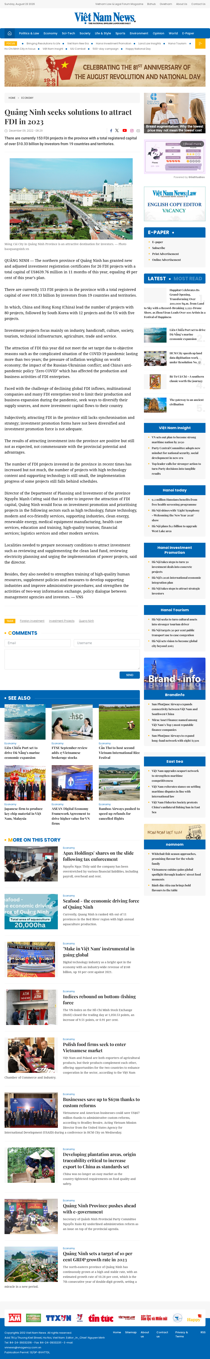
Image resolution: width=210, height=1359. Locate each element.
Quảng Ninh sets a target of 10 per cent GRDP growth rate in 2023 (97, 1256)
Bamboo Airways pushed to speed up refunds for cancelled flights (119, 813)
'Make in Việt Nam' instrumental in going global (99, 951)
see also (19, 698)
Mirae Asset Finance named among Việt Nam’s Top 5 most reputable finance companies (174, 725)
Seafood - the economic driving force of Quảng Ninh (101, 904)
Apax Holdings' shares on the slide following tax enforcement (98, 856)
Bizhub (151, 4)
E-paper (158, 232)
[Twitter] (117, 130)
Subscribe (158, 248)
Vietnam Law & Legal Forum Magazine (119, 4)
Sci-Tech (68, 33)
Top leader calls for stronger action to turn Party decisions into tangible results (176, 468)
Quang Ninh (86, 620)
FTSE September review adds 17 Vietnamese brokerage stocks (70, 753)
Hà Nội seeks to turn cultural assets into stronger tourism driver (174, 621)
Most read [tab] (188, 278)
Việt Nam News (105, 18)
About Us (181, 4)
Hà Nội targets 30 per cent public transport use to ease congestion (173, 632)
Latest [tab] (157, 278)
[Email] (138, 130)
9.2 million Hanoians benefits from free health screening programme (174, 502)
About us (145, 1334)
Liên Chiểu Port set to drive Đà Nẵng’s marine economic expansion (22, 753)
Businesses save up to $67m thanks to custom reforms (101, 1102)
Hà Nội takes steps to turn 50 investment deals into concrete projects (172, 567)
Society (85, 33)
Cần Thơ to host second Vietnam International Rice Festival (119, 753)
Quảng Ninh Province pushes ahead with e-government (99, 1208)
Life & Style (103, 33)
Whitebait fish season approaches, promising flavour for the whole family (174, 859)
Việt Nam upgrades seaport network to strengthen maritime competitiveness (175, 776)
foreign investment (32, 620)
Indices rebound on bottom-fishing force (99, 999)
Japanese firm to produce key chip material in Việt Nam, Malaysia (24, 813)
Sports (120, 33)
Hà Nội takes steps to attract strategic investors (176, 590)
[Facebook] (111, 130)
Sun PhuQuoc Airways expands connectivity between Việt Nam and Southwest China (174, 709)
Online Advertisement (166, 260)
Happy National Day (138, 48)
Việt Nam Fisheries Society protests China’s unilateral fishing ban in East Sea (176, 807)
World (173, 33)
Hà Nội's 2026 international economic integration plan (176, 580)
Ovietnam (166, 4)
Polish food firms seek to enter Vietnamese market (94, 1047)
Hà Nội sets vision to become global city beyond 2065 (174, 643)
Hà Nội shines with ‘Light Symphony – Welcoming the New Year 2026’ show (176, 515)
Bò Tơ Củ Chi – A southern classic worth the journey (187, 379)
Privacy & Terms (181, 1334)
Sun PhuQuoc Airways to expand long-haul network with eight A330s (175, 738)
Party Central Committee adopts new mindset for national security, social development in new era (176, 453)
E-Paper (188, 33)
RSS (203, 1332)
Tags (10, 620)
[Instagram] (132, 130)
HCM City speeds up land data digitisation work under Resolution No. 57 (186, 357)
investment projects (61, 620)
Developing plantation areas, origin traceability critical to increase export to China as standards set (99, 1160)
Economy (50, 33)
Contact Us (198, 4)
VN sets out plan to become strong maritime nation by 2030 (174, 439)
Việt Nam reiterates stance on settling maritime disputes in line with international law (176, 791)
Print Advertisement (165, 254)
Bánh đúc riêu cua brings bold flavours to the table (171, 887)
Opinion (158, 33)
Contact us (162, 1334)
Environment (139, 33)
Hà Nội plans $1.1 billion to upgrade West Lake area (174, 528)
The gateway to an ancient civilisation (187, 402)
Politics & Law (29, 33)
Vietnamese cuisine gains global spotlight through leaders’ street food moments (176, 874)
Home (12, 98)
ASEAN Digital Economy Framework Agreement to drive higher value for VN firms (71, 815)
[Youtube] (124, 130)
